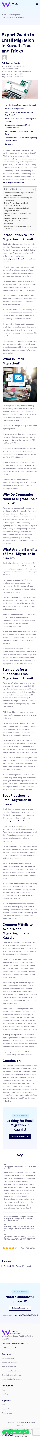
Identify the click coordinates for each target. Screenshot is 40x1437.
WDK (26, 1422)
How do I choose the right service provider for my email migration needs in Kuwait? (18, 1218)
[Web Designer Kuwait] (12, 4)
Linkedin (28, 1266)
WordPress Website (9, 1362)
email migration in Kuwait (13, 182)
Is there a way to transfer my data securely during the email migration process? (19, 1228)
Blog (3, 1390)
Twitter (18, 1266)
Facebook (7, 1266)
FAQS (10, 229)
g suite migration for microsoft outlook (16, 71)
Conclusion (9, 144)
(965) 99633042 (28, 1315)
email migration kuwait (10, 69)
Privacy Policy (7, 1409)
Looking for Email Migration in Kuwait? (18, 226)
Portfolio (5, 1394)
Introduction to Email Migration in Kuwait (20, 105)
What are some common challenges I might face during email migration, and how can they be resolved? (19, 1238)
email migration (14, 15)
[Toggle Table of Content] (32, 189)
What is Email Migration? (14, 109)
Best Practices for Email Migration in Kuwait (19, 132)
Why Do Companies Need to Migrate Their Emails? (19, 113)
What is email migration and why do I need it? (20, 1167)
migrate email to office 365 (12, 74)
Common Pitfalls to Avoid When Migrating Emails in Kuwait (21, 139)
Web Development (9, 1367)
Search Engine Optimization (12, 1379)
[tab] (20, 1166)
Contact (5, 1405)
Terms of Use (7, 1413)
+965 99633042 (9, 1348)
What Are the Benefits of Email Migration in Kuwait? (20, 120)
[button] (15, 1432)
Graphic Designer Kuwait (11, 1375)
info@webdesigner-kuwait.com (15, 1343)
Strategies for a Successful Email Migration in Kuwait (17, 126)
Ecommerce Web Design (11, 1371)
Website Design (8, 1358)
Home (4, 15)
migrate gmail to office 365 (12, 77)
